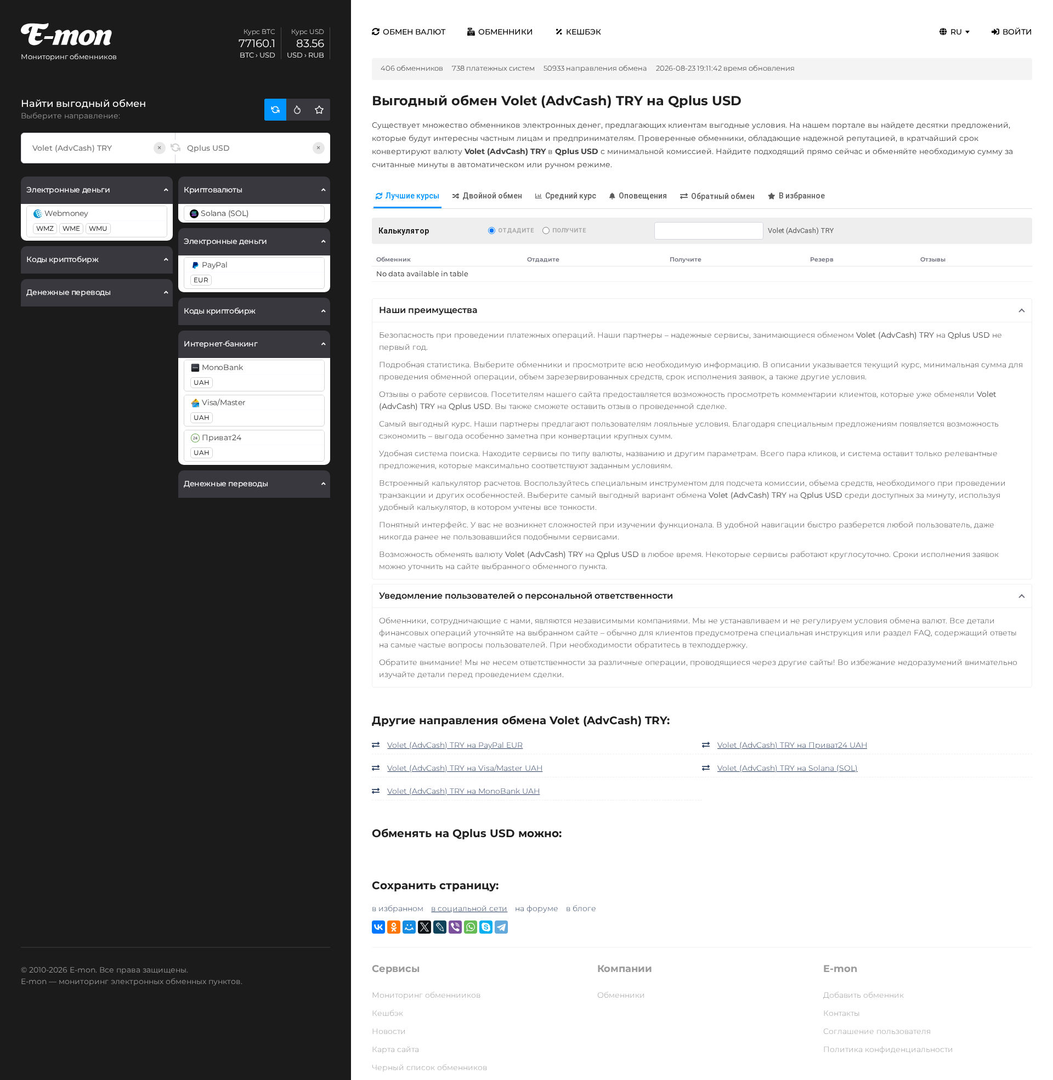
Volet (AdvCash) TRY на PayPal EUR (455, 745)
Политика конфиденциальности (888, 1049)
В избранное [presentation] (802, 195)
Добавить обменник (863, 995)
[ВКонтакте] (378, 927)
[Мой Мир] (409, 927)
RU (956, 31)
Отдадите (516, 230)
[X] (424, 927)
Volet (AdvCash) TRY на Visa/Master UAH (464, 768)
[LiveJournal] (439, 927)
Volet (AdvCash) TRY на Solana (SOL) (787, 768)
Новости (389, 1031)
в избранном (397, 908)
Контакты (841, 1013)
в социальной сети (469, 908)
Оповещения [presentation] (643, 195)
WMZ (45, 228)
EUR (201, 280)
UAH (202, 382)
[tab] (407, 196)
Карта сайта (395, 1049)
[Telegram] (501, 927)
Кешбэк (583, 31)
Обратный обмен (723, 196)
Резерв (822, 259)
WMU (98, 228)
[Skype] (485, 927)
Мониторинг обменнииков (426, 995)
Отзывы (933, 259)
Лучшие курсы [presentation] (412, 195)
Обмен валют (414, 31)
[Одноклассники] (393, 927)
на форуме (536, 908)
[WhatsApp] (470, 927)
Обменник (393, 259)
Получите (569, 230)
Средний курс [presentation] (570, 195)
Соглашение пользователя (877, 1031)
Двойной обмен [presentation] (492, 195)
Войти (1017, 31)
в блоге (581, 908)
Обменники (505, 31)
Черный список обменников (429, 1067)
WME (71, 228)
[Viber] (455, 927)
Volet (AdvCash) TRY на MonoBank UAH (463, 791)
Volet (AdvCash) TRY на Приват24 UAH (792, 745)
